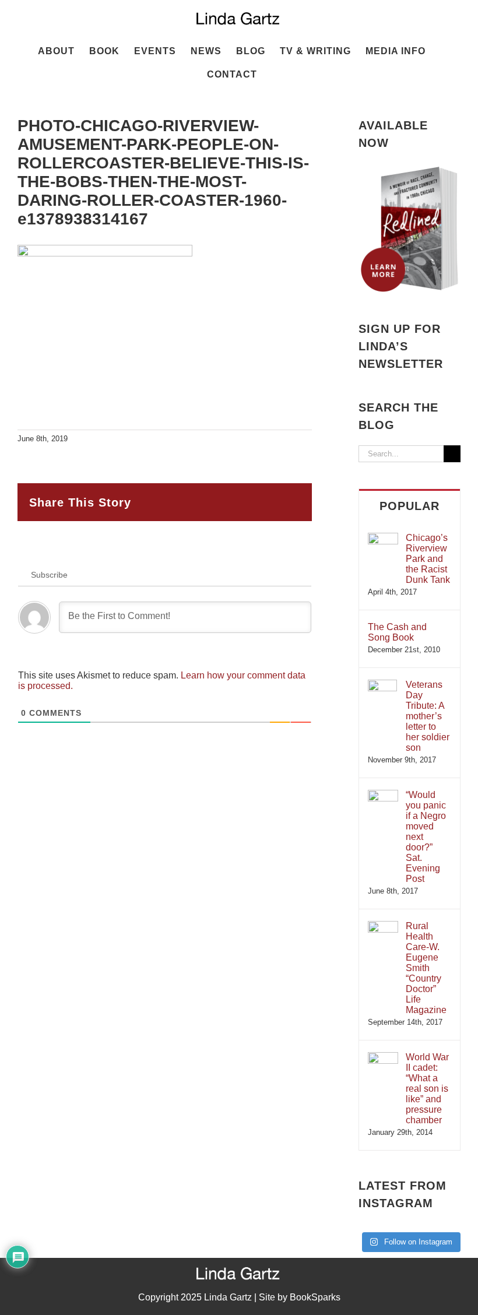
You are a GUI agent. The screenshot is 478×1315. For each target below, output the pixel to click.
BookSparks (315, 1297)
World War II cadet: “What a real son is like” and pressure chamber (427, 1088)
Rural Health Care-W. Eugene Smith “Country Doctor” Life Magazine (426, 968)
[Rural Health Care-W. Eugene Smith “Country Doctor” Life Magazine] (383, 926)
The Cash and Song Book (397, 632)
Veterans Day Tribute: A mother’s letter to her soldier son (427, 716)
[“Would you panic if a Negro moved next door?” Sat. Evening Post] (383, 795)
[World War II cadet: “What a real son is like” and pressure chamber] (383, 1058)
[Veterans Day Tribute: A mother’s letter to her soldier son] (382, 685)
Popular (409, 506)
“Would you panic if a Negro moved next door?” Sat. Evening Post (426, 837)
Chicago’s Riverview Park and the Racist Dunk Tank (428, 559)
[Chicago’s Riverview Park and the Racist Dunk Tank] (383, 538)
